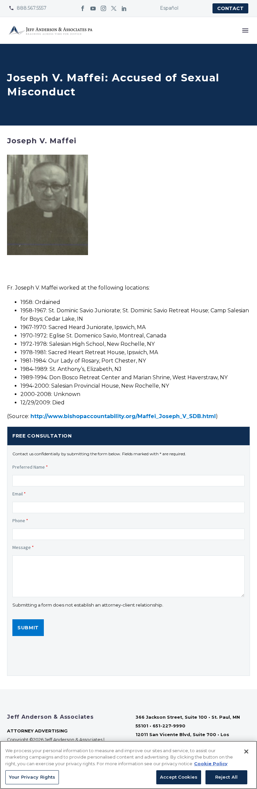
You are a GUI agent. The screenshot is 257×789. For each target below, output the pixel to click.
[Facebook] (82, 8)
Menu (245, 30)
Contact (230, 8)
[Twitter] (113, 8)
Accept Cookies (178, 777)
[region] (128, 765)
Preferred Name (30, 467)
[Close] (246, 751)
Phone (20, 521)
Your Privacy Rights (32, 777)
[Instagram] (103, 8)
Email (19, 494)
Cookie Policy (211, 763)
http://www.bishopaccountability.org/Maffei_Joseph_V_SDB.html (123, 416)
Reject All (226, 777)
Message (23, 547)
